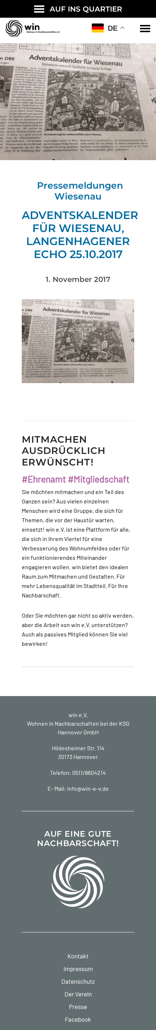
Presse (78, 1006)
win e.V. (78, 714)
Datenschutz (78, 981)
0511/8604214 (89, 772)
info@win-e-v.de (88, 788)
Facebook (78, 1019)
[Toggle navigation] (145, 28)
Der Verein (78, 993)
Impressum (78, 968)
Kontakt (78, 956)
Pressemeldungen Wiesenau (80, 191)
